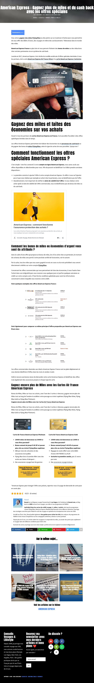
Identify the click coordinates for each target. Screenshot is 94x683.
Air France (47, 402)
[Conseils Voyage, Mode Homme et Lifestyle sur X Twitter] (50, 646)
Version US (40, 676)
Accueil (35, 17)
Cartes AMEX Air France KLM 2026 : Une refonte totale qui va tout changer (23, 587)
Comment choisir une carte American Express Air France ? (23, 557)
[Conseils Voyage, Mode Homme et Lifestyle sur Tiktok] (50, 652)
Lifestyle (41, 17)
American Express (46, 609)
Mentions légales (32, 676)
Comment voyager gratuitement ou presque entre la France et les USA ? (71, 557)
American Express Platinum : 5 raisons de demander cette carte (47, 587)
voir (21, 32)
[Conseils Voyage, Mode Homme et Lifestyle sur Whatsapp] (61, 646)
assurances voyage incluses (63, 462)
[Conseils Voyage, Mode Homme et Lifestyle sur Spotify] (56, 646)
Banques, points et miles (53, 17)
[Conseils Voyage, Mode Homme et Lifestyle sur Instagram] (56, 641)
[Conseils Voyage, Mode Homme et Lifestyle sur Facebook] (61, 641)
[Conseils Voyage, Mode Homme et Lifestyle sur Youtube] (50, 641)
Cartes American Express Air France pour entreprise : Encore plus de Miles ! (71, 587)
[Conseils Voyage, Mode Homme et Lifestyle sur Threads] (56, 652)
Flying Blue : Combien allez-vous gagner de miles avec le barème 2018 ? (47, 557)
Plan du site (24, 676)
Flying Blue (42, 265)
